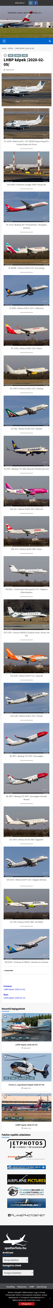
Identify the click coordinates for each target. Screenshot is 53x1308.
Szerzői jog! (42, 1286)
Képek (17, 55)
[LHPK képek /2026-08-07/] (26, 1027)
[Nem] (49, 1298)
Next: (14, 996)
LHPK (20, 1038)
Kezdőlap (10, 1286)
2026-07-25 (27, 1088)
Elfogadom (26, 1303)
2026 (6, 1038)
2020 (10, 55)
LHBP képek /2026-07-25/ (26, 1125)
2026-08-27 (27, 1048)
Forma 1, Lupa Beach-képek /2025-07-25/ (26, 1084)
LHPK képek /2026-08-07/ (26, 1044)
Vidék (27, 1038)
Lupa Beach (22, 1078)
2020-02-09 (10, 70)
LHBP (24, 55)
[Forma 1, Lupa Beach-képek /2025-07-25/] (26, 1067)
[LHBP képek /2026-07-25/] (26, 1107)
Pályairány (22, 1286)
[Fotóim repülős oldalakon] (26, 1143)
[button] (4, 41)
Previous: (14, 988)
